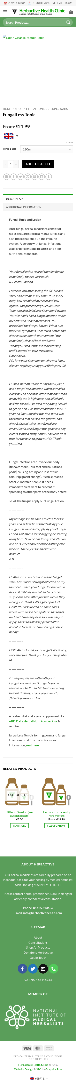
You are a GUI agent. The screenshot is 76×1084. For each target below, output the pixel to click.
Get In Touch (38, 957)
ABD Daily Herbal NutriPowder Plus (33, 721)
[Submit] (68, 22)
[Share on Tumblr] (48, 176)
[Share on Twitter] (20, 176)
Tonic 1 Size (9, 149)
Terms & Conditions (48, 1056)
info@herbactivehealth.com (42, 913)
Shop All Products (38, 947)
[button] (5, 11)
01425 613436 (43, 908)
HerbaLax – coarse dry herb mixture (56, 814)
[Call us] (53, 969)
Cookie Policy (38, 1058)
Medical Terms (23, 1056)
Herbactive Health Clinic (33, 1064)
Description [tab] (14, 198)
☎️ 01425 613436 (14, 2)
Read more (19, 825)
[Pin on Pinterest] (34, 176)
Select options (56, 825)
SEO (38, 1069)
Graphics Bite (53, 1069)
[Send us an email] (43, 969)
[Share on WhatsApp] (6, 176)
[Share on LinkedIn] (41, 176)
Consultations (38, 942)
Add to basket (38, 164)
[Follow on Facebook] (22, 969)
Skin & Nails (59, 108)
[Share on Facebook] (13, 176)
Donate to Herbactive (38, 952)
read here (32, 745)
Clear (69, 142)
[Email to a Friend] (27, 176)
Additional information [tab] (24, 207)
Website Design (23, 1069)
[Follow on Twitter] (33, 969)
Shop (18, 108)
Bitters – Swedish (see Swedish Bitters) (19, 814)
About (38, 937)
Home (7, 108)
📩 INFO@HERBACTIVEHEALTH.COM (50, 2)
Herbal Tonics (36, 108)
